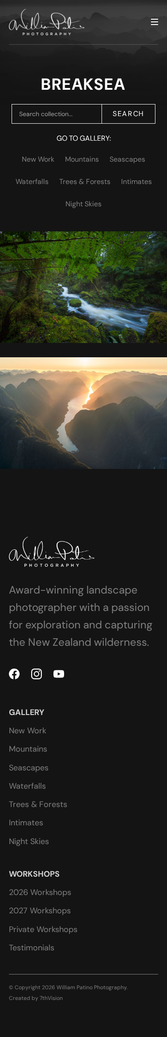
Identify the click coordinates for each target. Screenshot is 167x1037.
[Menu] (154, 22)
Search (128, 113)
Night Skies (83, 204)
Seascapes (127, 159)
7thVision (51, 998)
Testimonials (31, 947)
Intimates (136, 181)
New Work (38, 159)
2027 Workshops (40, 910)
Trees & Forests (84, 181)
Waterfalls (32, 181)
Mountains (82, 159)
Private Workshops (43, 929)
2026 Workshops (40, 892)
